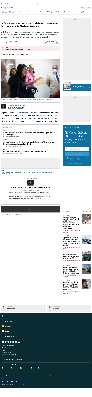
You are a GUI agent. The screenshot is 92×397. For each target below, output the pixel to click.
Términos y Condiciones (77, 158)
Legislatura (40, 12)
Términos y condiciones (20, 375)
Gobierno (31, 12)
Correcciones (53, 375)
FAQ (3, 350)
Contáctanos (6, 348)
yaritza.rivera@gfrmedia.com (16, 108)
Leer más (38, 198)
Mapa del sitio (6, 357)
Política (58, 12)
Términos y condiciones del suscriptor (38, 375)
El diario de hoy (7, 352)
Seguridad (67, 12)
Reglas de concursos (9, 355)
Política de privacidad (7, 375)
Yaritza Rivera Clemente (23, 188)
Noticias (4, 12)
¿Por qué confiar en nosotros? (12, 359)
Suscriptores (87, 12)
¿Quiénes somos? (8, 346)
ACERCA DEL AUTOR (30, 179)
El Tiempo (50, 12)
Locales (22, 12)
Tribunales (12, 12)
